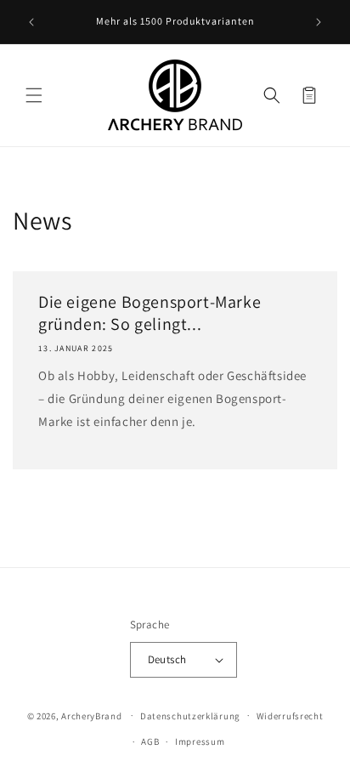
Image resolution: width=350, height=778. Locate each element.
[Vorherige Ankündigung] (31, 22)
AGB (150, 741)
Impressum (199, 741)
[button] (34, 95)
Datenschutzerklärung (190, 716)
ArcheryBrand (91, 715)
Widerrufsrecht (290, 716)
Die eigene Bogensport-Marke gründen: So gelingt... (149, 313)
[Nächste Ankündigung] (318, 22)
